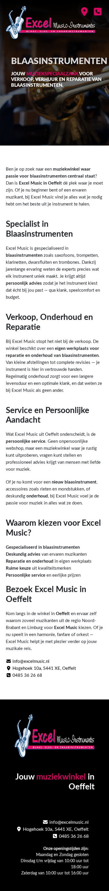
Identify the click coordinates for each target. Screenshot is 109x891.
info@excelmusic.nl (30, 661)
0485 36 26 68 (26, 675)
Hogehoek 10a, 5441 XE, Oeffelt (43, 668)
